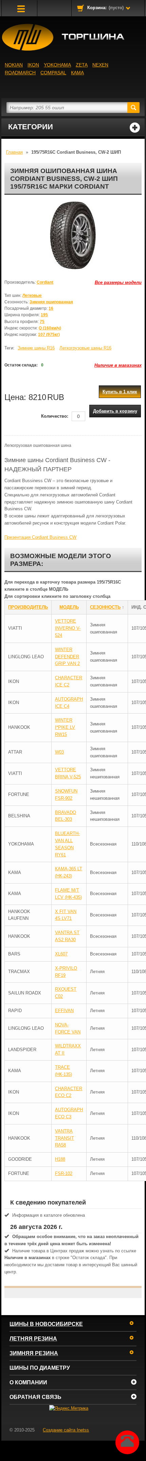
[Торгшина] (73, 37)
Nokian (14, 65)
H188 (60, 1159)
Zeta (82, 65)
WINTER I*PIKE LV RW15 (65, 727)
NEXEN (100, 65)
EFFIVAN (64, 1010)
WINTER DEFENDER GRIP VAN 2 (67, 656)
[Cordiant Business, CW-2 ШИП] (73, 235)
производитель (28, 607)
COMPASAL (53, 72)
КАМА (77, 72)
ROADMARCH (20, 72)
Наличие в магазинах (118, 365)
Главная (14, 152)
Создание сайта (66, 1429)
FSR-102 (63, 1173)
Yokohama (57, 65)
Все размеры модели (118, 282)
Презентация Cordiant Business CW (40, 537)
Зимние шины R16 (36, 347)
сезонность (105, 607)
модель (69, 607)
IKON (33, 65)
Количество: (54, 416)
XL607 (61, 953)
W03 (59, 752)
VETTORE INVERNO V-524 (67, 628)
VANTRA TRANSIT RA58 (64, 1138)
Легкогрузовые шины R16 (85, 347)
